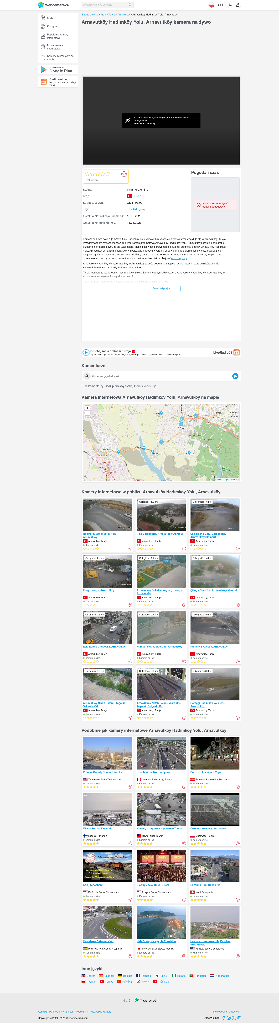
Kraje (50, 17)
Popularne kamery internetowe (57, 36)
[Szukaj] (130, 5)
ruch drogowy (179, 258)
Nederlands (222, 976)
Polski (219, 5)
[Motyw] (230, 5)
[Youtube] (239, 1018)
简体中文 (127, 981)
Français (146, 976)
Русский (91, 981)
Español (109, 976)
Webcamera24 (57, 4)
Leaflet (218, 479)
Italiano (181, 976)
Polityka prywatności (61, 1011)
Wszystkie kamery (101, 1011)
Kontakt (42, 1011)
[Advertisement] (58, 125)
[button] (161, 442)
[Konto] (238, 5)
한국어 (145, 981)
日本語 (164, 976)
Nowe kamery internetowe (55, 46)
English (91, 976)
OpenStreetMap (232, 479)
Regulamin (81, 1011)
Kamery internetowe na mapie (60, 57)
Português (201, 976)
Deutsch (128, 976)
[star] (87, 173)
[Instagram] (229, 1018)
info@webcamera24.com (226, 1011)
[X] (234, 1018)
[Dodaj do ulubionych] (124, 174)
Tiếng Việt (164, 981)
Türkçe (109, 981)
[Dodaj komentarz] (235, 376)
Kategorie (52, 26)
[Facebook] (224, 1018)
